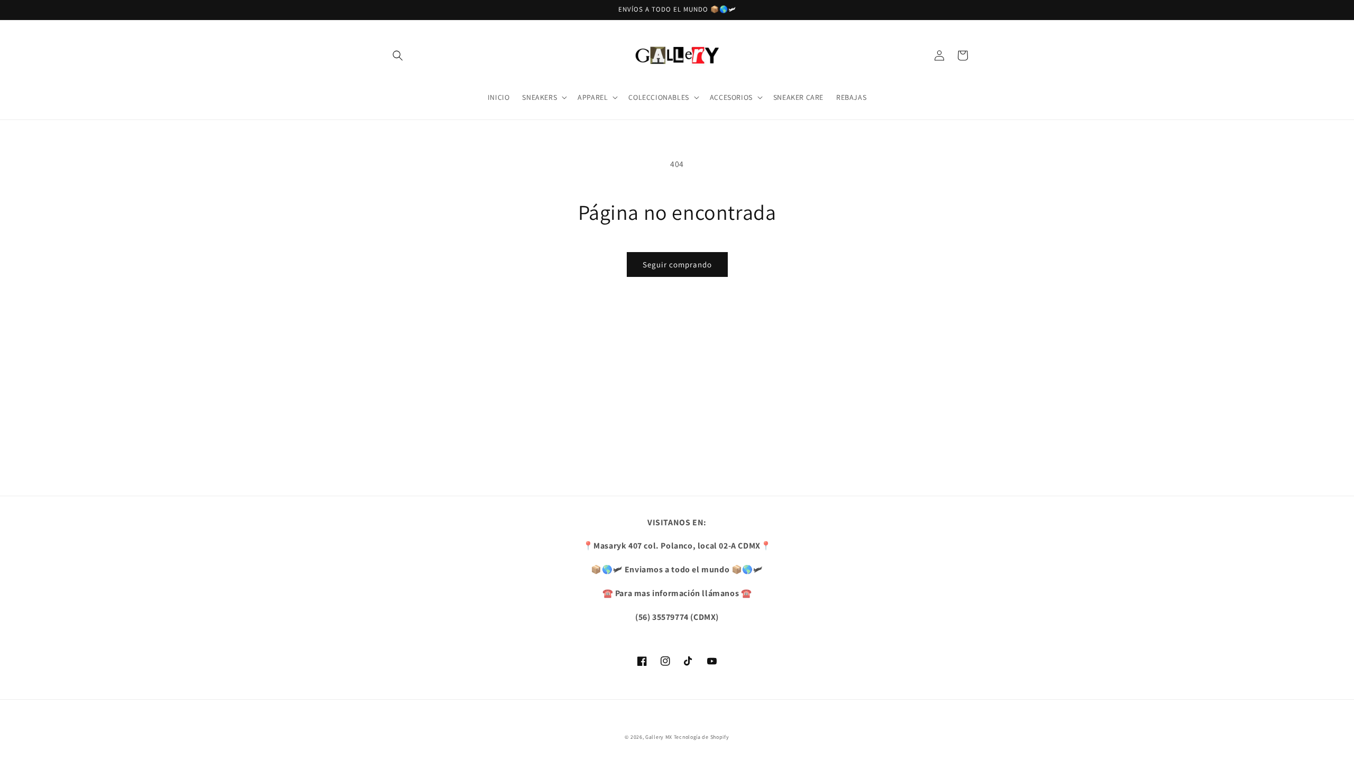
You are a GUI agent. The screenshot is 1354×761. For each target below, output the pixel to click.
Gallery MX (658, 737)
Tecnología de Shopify (701, 737)
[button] (397, 55)
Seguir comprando (677, 264)
